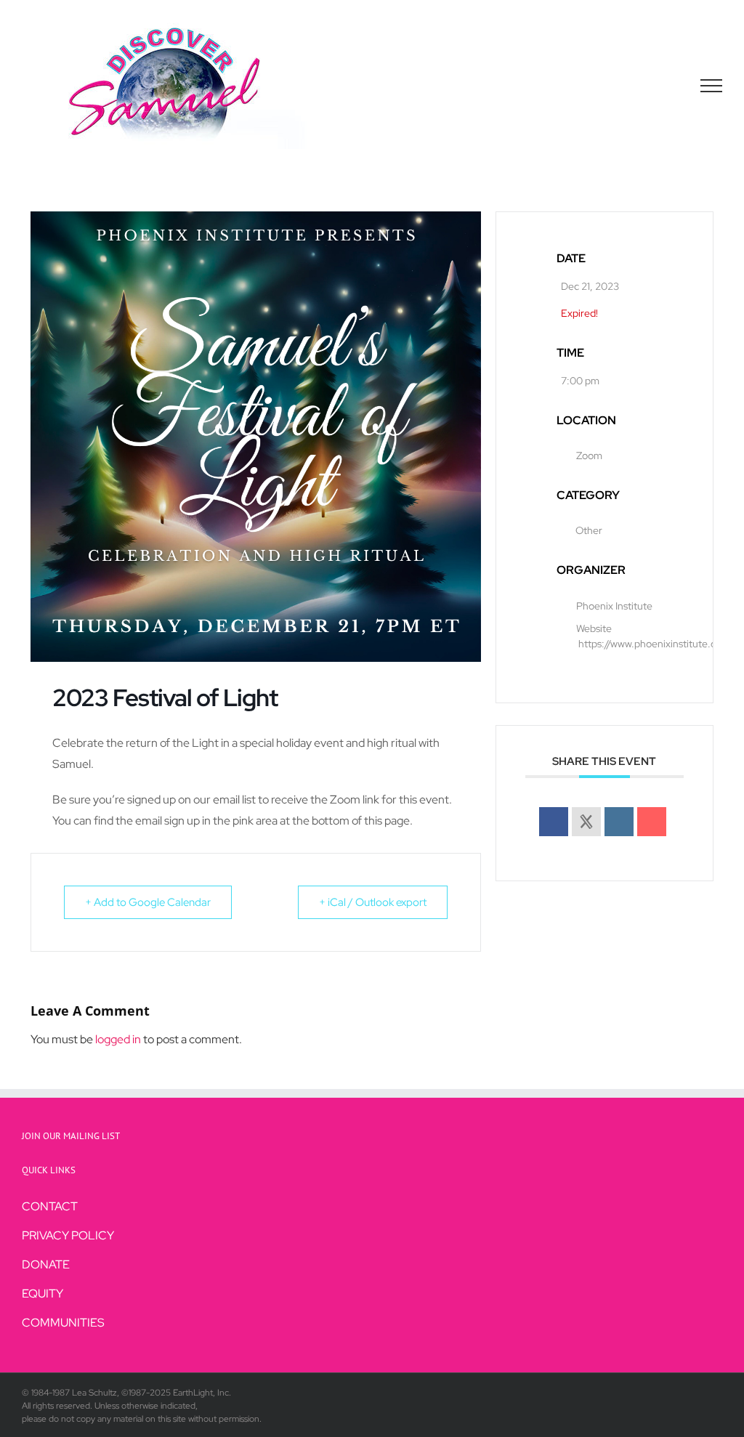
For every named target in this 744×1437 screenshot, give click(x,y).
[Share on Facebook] (553, 821)
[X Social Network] (586, 821)
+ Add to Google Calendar (148, 902)
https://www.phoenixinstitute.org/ (654, 643)
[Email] (651, 821)
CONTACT (50, 1206)
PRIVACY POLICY (68, 1235)
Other (588, 530)
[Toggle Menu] (711, 85)
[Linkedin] (619, 821)
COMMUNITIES (63, 1322)
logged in (118, 1039)
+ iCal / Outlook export (372, 902)
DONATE (46, 1264)
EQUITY (42, 1293)
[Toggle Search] (661, 85)
